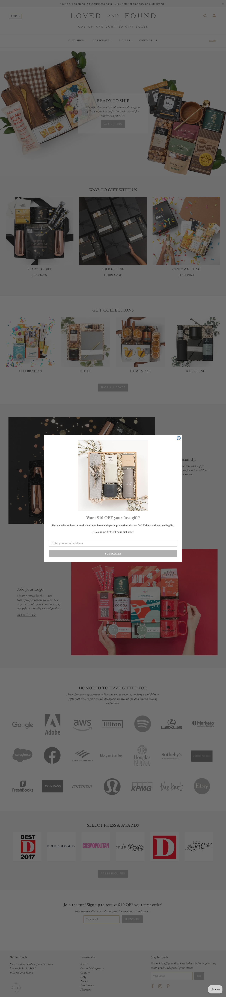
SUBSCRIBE (113, 553)
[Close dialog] (178, 438)
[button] (113, 475)
